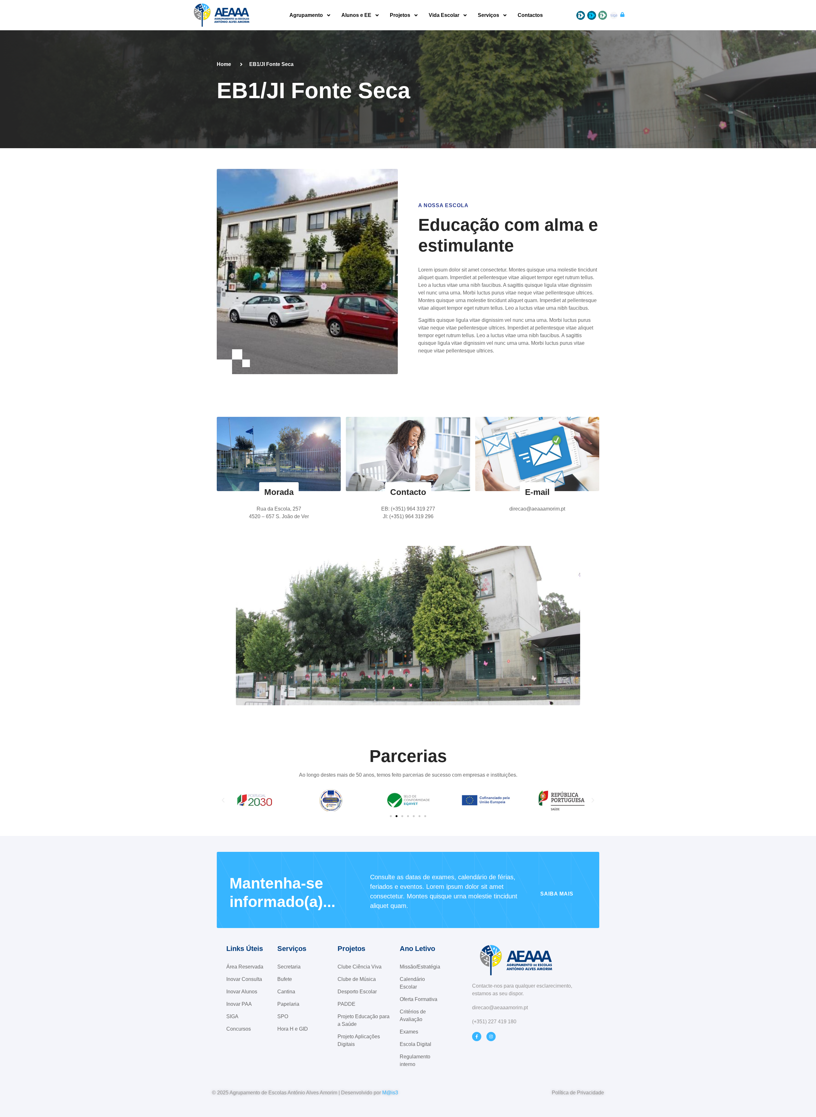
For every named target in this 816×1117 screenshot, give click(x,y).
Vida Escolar (444, 15)
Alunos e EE (356, 15)
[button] (223, 800)
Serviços (488, 15)
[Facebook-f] (476, 1036)
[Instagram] (491, 1036)
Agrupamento (306, 15)
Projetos (400, 15)
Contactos (530, 15)
